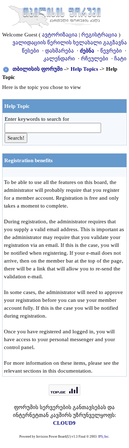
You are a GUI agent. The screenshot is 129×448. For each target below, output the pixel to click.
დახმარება (59, 51)
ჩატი (120, 58)
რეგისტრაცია (99, 35)
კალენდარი (59, 58)
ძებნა (87, 51)
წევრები (111, 51)
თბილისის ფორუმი (38, 69)
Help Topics (84, 69)
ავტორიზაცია (59, 35)
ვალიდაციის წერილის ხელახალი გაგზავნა (70, 42)
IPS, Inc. (103, 436)
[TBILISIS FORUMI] (54, 15)
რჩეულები (94, 58)
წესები (30, 51)
